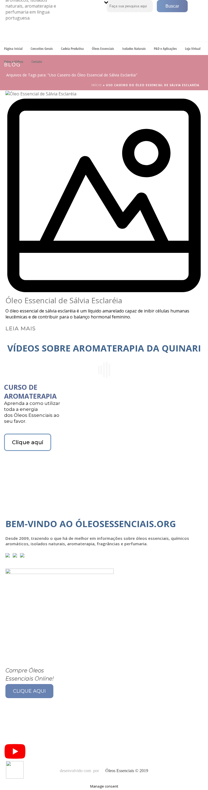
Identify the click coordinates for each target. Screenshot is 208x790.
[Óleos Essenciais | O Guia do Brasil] (32, 21)
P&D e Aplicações (165, 48)
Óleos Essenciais (103, 48)
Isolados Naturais (134, 48)
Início (96, 85)
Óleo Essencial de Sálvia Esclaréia (63, 300)
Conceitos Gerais (42, 48)
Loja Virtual (192, 48)
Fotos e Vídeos (13, 61)
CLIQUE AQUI (29, 691)
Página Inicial (13, 48)
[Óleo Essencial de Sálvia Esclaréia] (104, 192)
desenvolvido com (76, 770)
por (97, 770)
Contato (36, 61)
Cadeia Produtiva (72, 48)
